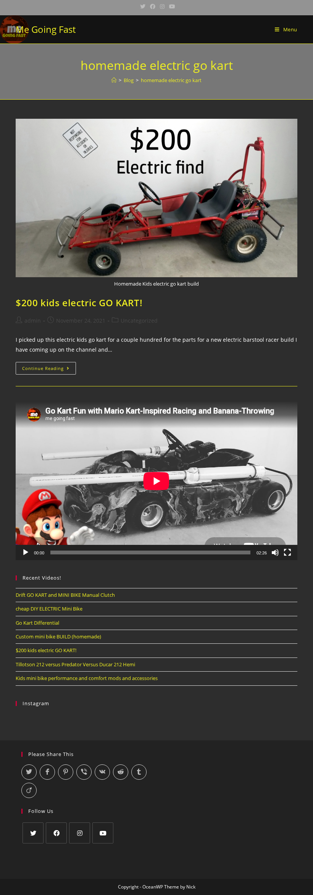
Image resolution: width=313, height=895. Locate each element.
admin (32, 320)
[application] (156, 481)
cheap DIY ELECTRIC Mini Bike (49, 608)
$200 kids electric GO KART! (79, 302)
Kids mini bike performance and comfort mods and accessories (87, 678)
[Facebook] (56, 832)
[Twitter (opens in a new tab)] (143, 6)
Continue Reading (49, 370)
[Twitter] (33, 832)
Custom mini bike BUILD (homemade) (58, 636)
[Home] (113, 80)
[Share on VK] (102, 772)
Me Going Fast (46, 29)
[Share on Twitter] (29, 772)
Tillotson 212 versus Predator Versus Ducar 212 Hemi (75, 664)
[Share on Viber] (84, 772)
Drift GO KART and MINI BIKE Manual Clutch (65, 594)
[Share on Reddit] (120, 772)
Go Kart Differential (37, 622)
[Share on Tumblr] (139, 772)
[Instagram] (79, 832)
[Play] (25, 552)
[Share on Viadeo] (29, 790)
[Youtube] (102, 832)
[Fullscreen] (287, 552)
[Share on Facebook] (47, 772)
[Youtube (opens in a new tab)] (171, 6)
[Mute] (275, 552)
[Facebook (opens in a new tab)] (153, 6)
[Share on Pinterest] (65, 772)
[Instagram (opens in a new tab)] (162, 6)
